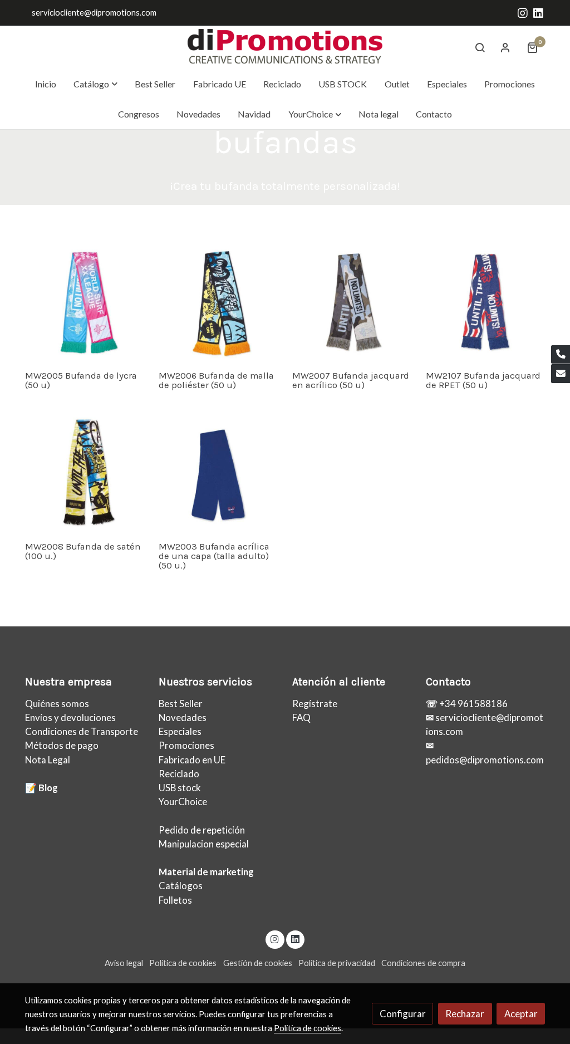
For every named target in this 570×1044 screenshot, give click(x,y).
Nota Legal (47, 760)
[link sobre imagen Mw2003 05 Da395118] (218, 473)
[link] (285, 47)
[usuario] (505, 47)
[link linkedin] (538, 12)
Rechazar (464, 1014)
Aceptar (521, 1014)
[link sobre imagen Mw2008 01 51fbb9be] (85, 473)
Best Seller (181, 703)
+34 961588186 (473, 703)
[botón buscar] (480, 47)
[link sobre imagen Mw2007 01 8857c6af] (352, 302)
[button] (95, 84)
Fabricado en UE (192, 760)
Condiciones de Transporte (81, 731)
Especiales (180, 731)
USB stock (180, 787)
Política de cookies (183, 963)
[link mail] (560, 373)
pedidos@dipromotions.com (485, 760)
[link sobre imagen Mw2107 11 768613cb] (486, 302)
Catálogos (181, 885)
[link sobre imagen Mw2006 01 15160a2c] (218, 302)
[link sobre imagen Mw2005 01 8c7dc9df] (85, 302)
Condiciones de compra (423, 963)
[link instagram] (523, 12)
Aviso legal (124, 963)
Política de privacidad (336, 963)
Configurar (403, 1014)
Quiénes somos (57, 703)
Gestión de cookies (257, 963)
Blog (48, 787)
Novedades (183, 717)
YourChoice (183, 801)
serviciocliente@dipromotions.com (94, 12)
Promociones (186, 745)
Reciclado (179, 774)
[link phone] (560, 354)
